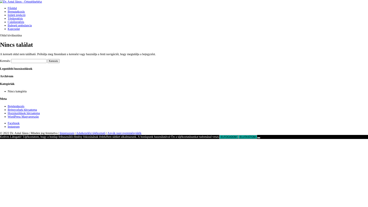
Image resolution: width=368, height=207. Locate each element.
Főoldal (12, 8)
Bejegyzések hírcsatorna (22, 109)
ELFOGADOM (229, 137)
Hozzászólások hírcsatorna (24, 113)
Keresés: (5, 60)
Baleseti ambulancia (20, 25)
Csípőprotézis (16, 22)
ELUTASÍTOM (248, 137)
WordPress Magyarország (23, 116)
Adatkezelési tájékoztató (90, 133)
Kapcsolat (14, 28)
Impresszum (67, 133)
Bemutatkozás (16, 11)
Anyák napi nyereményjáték (124, 133)
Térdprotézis (15, 18)
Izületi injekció (16, 15)
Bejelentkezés (16, 106)
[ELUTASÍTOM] (258, 137)
